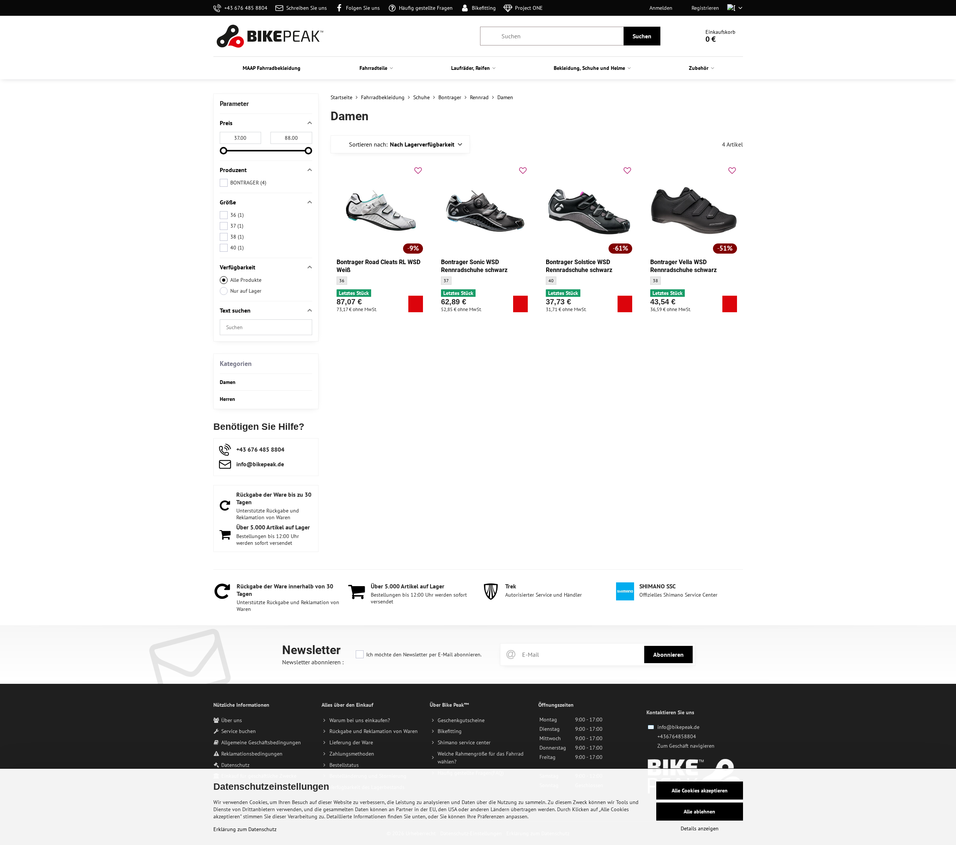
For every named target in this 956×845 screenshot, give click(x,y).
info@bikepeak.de (678, 727)
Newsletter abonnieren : (313, 662)
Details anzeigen (700, 828)
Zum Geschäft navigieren (685, 745)
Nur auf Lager (245, 290)
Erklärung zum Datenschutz (244, 829)
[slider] (223, 150)
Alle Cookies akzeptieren (700, 790)
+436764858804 (676, 736)
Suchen (642, 36)
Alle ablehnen (699, 811)
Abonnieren (668, 654)
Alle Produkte (245, 280)
